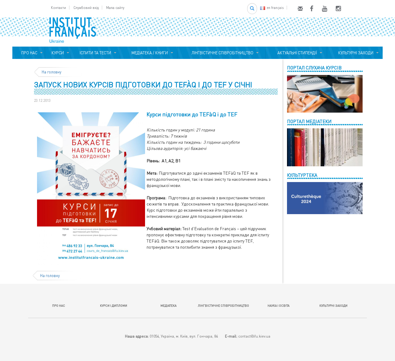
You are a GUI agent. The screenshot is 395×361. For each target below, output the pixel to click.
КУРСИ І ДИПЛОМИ (113, 305)
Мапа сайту (115, 8)
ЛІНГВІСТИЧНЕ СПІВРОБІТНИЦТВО (221, 52)
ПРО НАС (28, 52)
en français (275, 8)
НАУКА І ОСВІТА (278, 305)
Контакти (58, 8)
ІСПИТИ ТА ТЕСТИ (95, 52)
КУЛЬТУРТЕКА (302, 175)
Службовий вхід (86, 8)
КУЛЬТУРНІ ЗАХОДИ (354, 52)
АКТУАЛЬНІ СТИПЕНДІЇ (296, 52)
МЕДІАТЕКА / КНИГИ (149, 52)
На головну (51, 71)
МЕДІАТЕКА (168, 305)
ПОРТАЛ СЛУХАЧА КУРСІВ (314, 67)
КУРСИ (58, 52)
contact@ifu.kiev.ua (254, 336)
